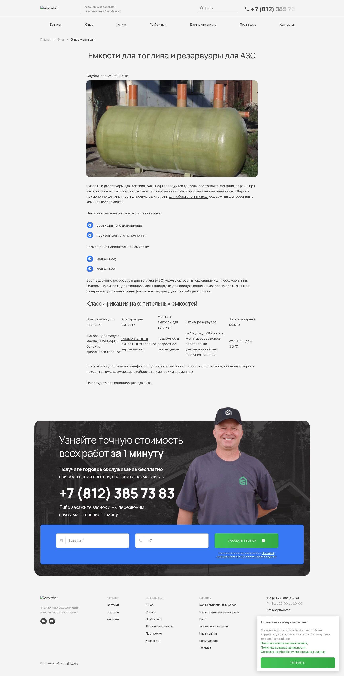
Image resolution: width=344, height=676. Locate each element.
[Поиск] (201, 8)
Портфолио (248, 24)
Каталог (96, 8)
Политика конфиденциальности (283, 647)
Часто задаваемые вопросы (219, 612)
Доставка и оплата (176, 8)
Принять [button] (298, 662)
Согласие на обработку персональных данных (293, 652)
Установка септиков (213, 626)
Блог (202, 619)
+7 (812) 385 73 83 (117, 493)
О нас (112, 8)
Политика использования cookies (284, 643)
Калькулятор (208, 641)
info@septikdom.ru (279, 610)
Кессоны (113, 619)
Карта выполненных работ (218, 605)
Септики (113, 605)
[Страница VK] (43, 621)
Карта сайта (208, 633)
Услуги (128, 8)
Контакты (287, 24)
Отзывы (205, 648)
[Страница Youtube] (52, 621)
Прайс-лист (148, 8)
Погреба (113, 612)
